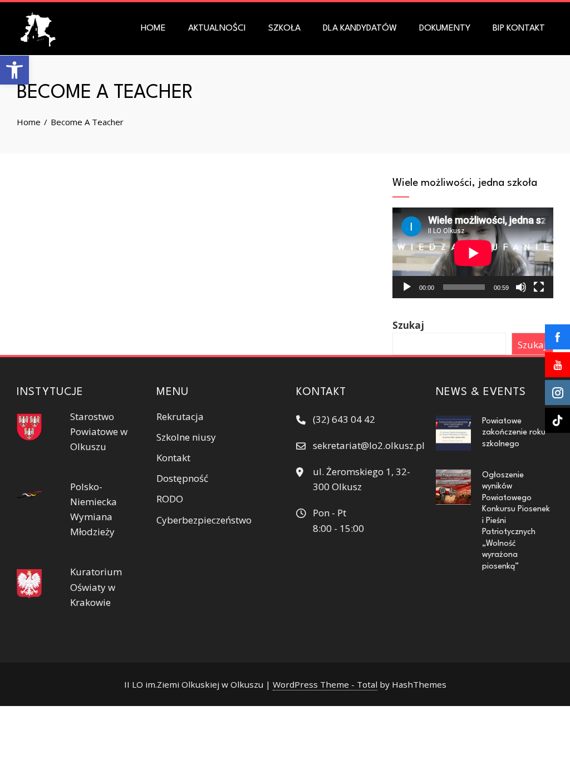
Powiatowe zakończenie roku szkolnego (514, 432)
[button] (14, 70)
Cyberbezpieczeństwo (204, 520)
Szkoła (284, 28)
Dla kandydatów (360, 28)
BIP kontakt (519, 28)
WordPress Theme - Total (325, 684)
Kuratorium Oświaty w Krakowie (96, 586)
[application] (472, 253)
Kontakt (173, 457)
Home (153, 28)
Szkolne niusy (186, 437)
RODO (169, 498)
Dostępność (182, 478)
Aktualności (217, 28)
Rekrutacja (180, 416)
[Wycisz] (521, 287)
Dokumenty (444, 28)
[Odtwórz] (406, 287)
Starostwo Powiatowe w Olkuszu (98, 431)
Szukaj (408, 325)
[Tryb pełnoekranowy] (538, 287)
